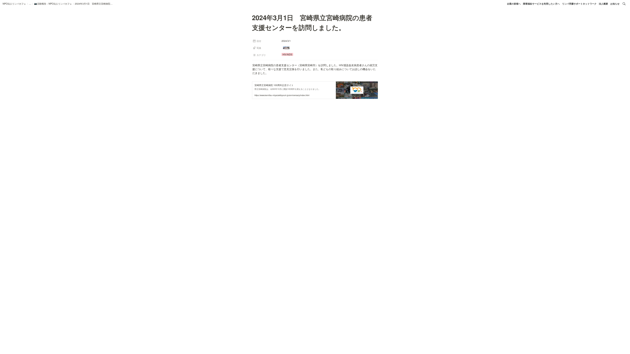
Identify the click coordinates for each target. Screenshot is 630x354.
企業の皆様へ (514, 3)
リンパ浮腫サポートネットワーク (579, 3)
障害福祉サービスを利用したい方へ (541, 3)
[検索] (624, 3)
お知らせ (615, 3)
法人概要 (603, 3)
